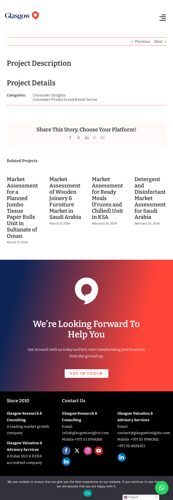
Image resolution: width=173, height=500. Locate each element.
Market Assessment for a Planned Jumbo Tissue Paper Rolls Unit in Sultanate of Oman (22, 207)
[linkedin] (66, 461)
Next (158, 41)
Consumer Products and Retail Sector (65, 99)
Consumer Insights (49, 95)
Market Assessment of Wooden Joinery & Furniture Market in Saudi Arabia (65, 198)
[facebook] (66, 450)
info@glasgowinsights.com (85, 433)
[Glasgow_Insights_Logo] (21, 11)
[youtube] (98, 450)
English (133, 497)
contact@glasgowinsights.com (143, 433)
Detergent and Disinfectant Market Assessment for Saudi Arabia (150, 198)
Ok (88, 493)
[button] (161, 488)
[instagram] (88, 450)
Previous (142, 41)
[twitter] (77, 450)
